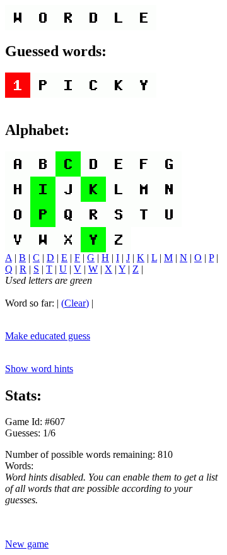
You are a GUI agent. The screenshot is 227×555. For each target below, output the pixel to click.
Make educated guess (47, 335)
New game (27, 544)
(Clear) (75, 303)
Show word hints (39, 368)
